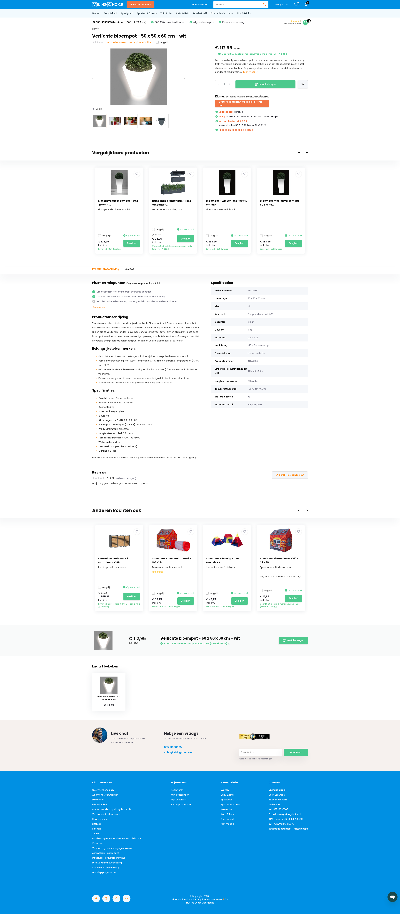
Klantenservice (199, 4)
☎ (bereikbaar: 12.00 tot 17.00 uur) (119, 22)
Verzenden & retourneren (106, 814)
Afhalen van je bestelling (105, 867)
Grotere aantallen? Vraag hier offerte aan (240, 103)
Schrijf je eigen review (291, 474)
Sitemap (96, 823)
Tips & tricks (244, 13)
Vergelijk (164, 42)
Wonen (96, 13)
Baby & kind (110, 13)
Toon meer (249, 72)
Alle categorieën (139, 4)
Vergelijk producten (181, 804)
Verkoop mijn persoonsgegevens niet (112, 848)
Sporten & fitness (147, 13)
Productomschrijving (105, 269)
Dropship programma (104, 872)
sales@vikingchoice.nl (178, 752)
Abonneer (295, 752)
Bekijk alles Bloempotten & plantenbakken (129, 42)
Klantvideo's (217, 13)
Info (230, 13)
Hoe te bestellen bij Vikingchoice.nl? (111, 809)
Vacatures (97, 843)
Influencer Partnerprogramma (108, 857)
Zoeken (96, 833)
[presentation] (93, 78)
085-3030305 (173, 747)
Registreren (177, 790)
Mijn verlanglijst (179, 799)
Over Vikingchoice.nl (103, 790)
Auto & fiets (183, 13)
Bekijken (131, 243)
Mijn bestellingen (180, 794)
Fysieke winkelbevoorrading (107, 862)
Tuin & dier (166, 13)
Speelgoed (127, 13)
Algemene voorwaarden (105, 794)
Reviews (129, 269)
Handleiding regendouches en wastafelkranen (117, 838)
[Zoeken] (264, 4)
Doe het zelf (200, 13)
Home (95, 28)
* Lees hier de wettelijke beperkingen (255, 758)
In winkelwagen (267, 84)
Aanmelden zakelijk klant (105, 853)
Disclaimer (98, 799)
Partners (96, 828)
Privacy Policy (99, 804)
